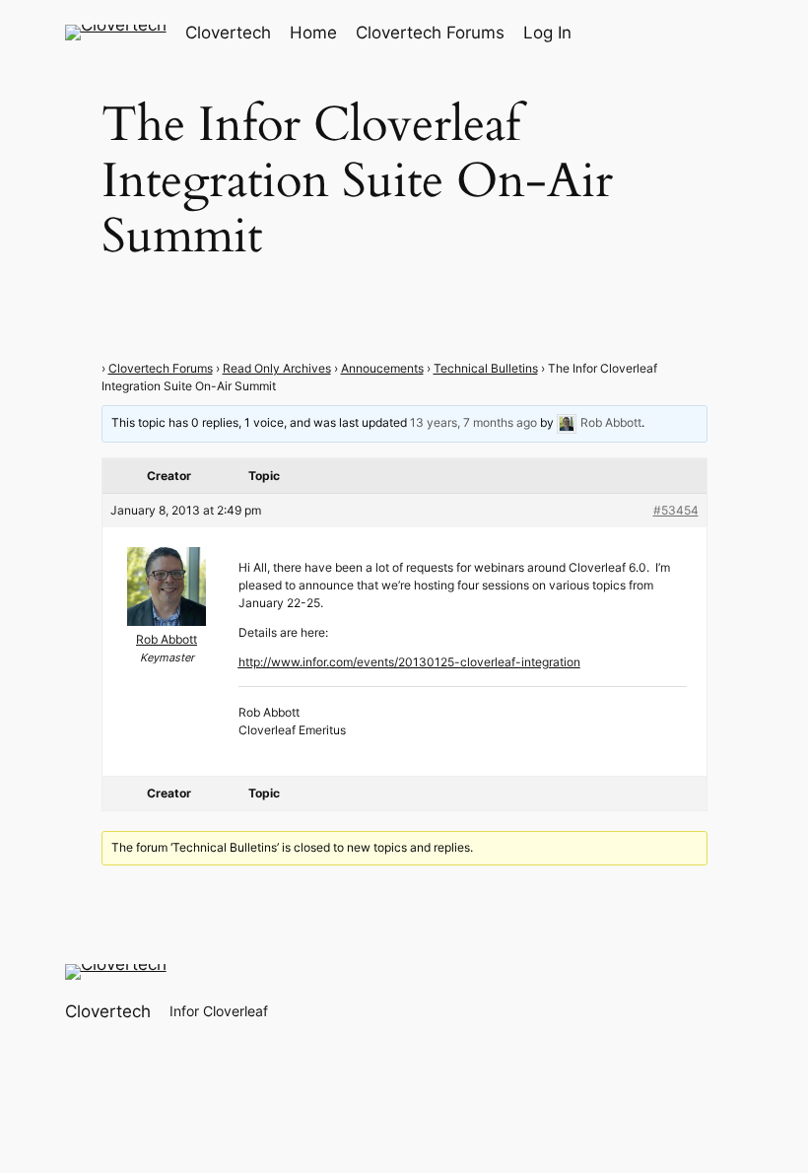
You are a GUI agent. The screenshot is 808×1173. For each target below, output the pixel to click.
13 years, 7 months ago (473, 422)
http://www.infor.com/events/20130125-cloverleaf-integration (409, 662)
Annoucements (382, 368)
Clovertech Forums (160, 368)
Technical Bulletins (486, 368)
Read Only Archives (277, 368)
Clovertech (228, 32)
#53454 (676, 510)
